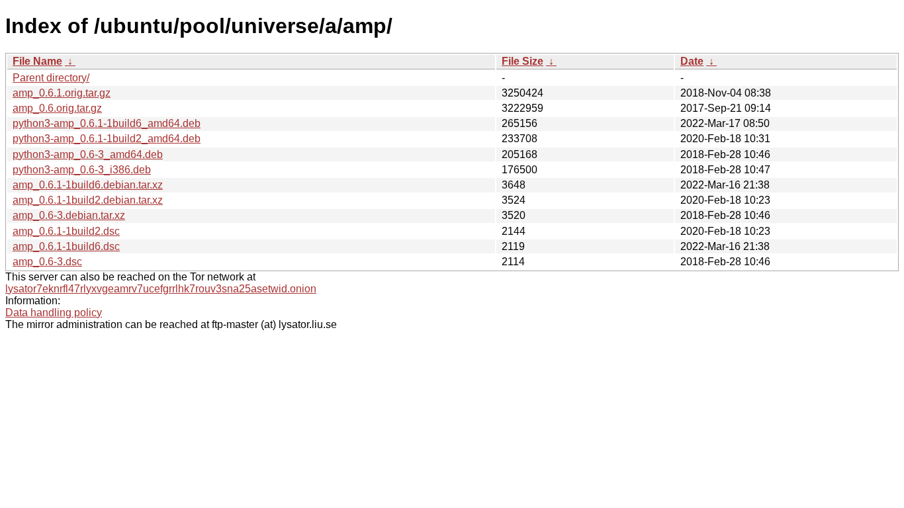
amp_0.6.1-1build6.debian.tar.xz (88, 184)
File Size (522, 61)
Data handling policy (53, 312)
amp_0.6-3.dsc (47, 261)
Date (691, 61)
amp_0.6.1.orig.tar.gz (62, 93)
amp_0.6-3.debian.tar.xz (69, 215)
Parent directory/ (51, 77)
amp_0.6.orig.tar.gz (57, 108)
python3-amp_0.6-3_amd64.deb (88, 154)
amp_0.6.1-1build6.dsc (66, 246)
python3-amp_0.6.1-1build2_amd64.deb (107, 138)
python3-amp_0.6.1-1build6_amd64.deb (107, 123)
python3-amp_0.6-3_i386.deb (82, 169)
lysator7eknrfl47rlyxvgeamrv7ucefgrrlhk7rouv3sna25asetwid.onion (160, 288)
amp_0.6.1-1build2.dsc (66, 231)
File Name (37, 61)
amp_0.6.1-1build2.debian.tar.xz (88, 200)
